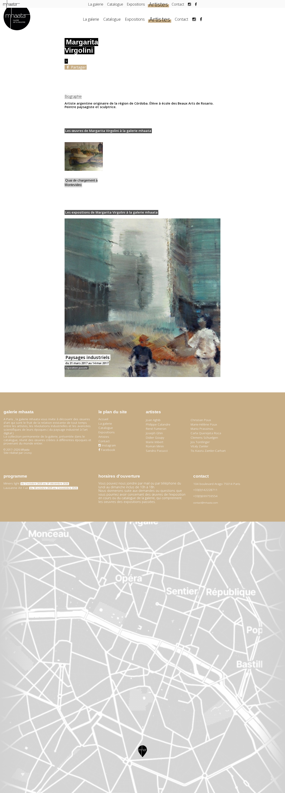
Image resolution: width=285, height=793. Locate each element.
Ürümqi (28, 452)
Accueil (103, 419)
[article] (84, 164)
